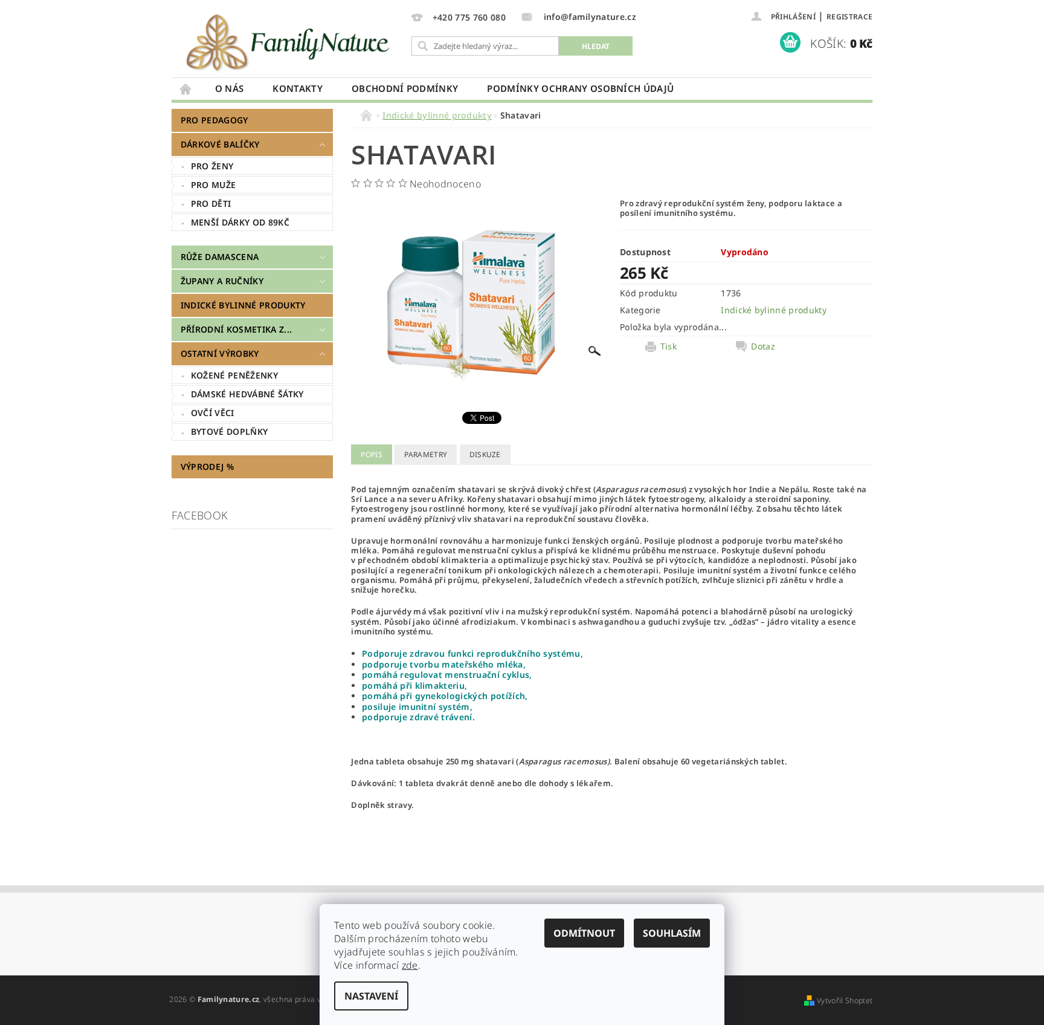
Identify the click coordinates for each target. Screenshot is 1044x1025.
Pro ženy (212, 166)
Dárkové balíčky (220, 144)
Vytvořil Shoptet (844, 1000)
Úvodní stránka (186, 88)
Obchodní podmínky (405, 88)
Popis (371, 454)
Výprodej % (207, 466)
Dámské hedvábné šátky (247, 394)
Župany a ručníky (222, 281)
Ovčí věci (212, 412)
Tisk (668, 346)
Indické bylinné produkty (243, 305)
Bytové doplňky (229, 431)
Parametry (425, 454)
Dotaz (763, 346)
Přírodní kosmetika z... (236, 329)
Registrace (849, 16)
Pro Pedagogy (214, 120)
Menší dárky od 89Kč (240, 222)
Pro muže (213, 184)
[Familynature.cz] (289, 42)
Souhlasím (672, 933)
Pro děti (211, 203)
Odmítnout (584, 933)
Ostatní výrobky (220, 353)
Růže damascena (220, 256)
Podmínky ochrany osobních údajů (580, 88)
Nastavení (371, 996)
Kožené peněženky (234, 375)
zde (410, 965)
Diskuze (485, 454)
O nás (229, 88)
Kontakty (297, 88)
